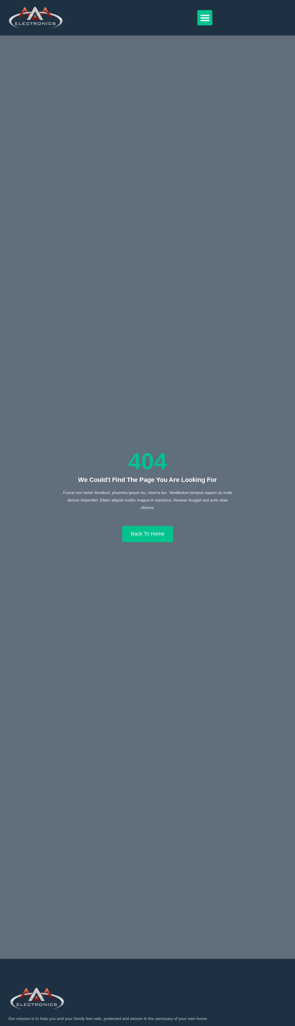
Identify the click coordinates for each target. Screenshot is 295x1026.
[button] (205, 17)
